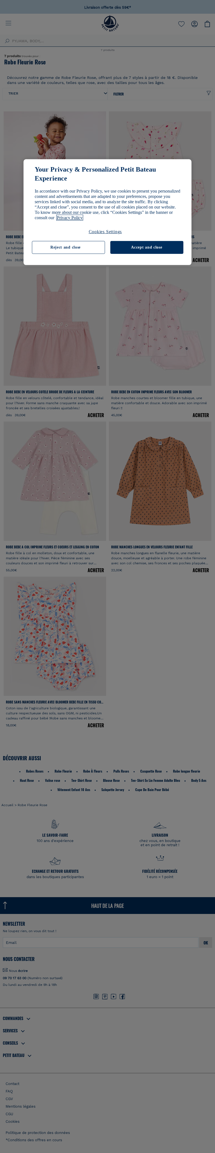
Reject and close (65, 247)
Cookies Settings (105, 231)
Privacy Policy (70, 217)
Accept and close (146, 247)
